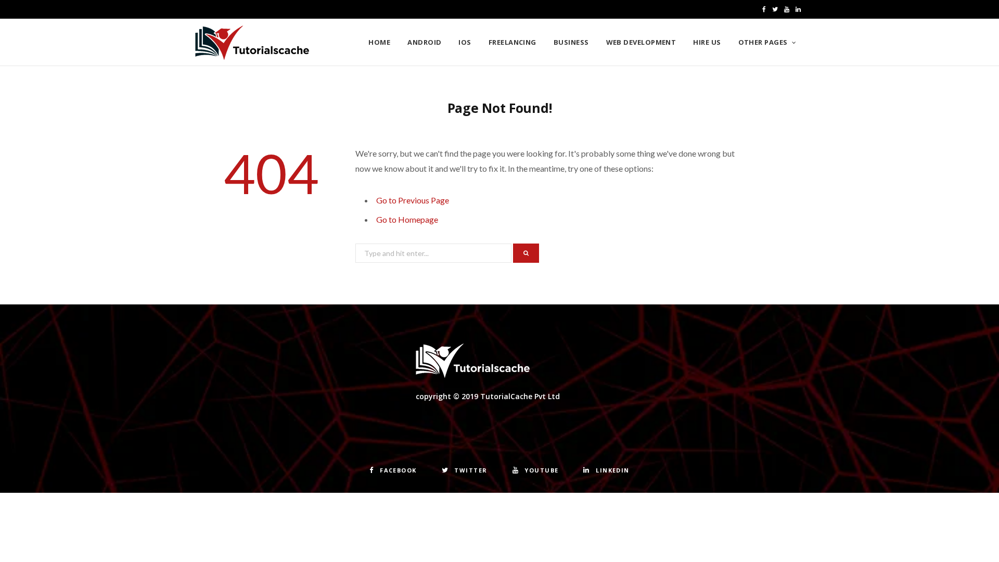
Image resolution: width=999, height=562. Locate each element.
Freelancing (512, 42)
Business (571, 42)
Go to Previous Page (412, 200)
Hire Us (707, 42)
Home (379, 42)
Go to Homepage (407, 219)
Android (424, 42)
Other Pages (763, 42)
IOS (464, 42)
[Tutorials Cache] (252, 42)
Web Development (641, 42)
